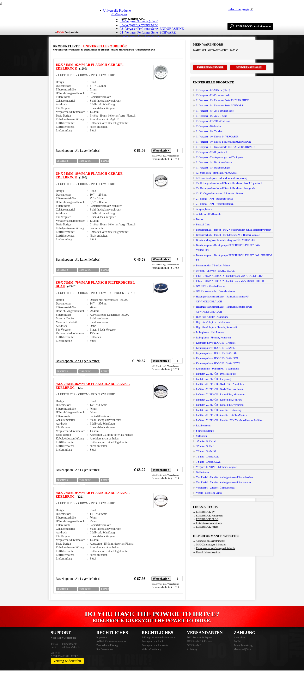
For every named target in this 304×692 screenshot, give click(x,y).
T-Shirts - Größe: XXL (207, 456)
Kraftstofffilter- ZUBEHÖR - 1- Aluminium (217, 368)
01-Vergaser (119, 14)
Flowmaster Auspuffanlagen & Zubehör (215, 548)
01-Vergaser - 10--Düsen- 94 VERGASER (217, 136)
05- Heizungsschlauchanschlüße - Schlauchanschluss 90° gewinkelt (229, 183)
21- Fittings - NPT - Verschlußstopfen (214, 203)
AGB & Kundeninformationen (111, 641)
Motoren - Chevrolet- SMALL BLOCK (215, 270)
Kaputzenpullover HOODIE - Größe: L (215, 348)
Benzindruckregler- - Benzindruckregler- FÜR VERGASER (225, 240)
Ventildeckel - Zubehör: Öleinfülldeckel (215, 487)
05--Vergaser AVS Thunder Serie (141, 36)
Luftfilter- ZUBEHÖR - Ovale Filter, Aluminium (220, 384)
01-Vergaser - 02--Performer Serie (213, 95)
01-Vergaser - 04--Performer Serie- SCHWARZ (219, 105)
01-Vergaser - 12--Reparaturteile (212, 152)
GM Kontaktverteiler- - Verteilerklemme (215, 291)
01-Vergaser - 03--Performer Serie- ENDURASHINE (222, 100)
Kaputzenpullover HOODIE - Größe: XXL (217, 358)
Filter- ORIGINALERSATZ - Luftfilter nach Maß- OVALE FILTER (229, 275)
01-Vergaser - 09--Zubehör (209, 131)
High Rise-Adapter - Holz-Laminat (213, 322)
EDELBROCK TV (205, 511)
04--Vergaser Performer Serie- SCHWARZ (148, 32)
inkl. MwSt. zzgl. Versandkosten (165, 156)
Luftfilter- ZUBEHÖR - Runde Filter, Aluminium (220, 394)
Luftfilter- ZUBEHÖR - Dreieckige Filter (216, 373)
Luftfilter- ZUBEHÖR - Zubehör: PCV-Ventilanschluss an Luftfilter (229, 420)
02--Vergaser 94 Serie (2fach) (139, 21)
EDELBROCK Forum (207, 526)
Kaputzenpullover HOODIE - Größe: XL (216, 353)
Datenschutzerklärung (107, 645)
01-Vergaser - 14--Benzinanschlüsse (214, 162)
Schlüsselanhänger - (206, 430)
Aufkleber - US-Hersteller (209, 214)
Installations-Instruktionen (209, 523)
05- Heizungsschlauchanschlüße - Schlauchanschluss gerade (225, 188)
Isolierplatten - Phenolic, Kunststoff (213, 337)
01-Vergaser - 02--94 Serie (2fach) (213, 90)
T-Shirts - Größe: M (206, 441)
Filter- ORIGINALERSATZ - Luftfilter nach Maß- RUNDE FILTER (230, 281)
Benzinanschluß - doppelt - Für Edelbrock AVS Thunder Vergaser (228, 234)
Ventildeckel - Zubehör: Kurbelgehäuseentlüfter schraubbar (225, 477)
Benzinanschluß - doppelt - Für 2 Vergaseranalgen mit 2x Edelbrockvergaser (233, 229)
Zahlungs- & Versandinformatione (158, 637)
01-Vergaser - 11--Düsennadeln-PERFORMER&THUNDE (225, 147)
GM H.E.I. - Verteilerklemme (210, 286)
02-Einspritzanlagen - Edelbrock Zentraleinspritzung (221, 178)
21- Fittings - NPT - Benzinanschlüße (214, 198)
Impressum (101, 637)
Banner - (200, 219)
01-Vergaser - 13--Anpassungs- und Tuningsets (219, 157)
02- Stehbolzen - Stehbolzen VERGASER (216, 172)
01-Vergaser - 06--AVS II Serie (211, 115)
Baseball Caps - (203, 224)
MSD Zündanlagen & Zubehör (211, 544)
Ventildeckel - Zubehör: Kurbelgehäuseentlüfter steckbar (223, 482)
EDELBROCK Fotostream (209, 515)
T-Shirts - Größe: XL (206, 451)
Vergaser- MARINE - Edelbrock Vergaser (216, 467)
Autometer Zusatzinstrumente (210, 540)
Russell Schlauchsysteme (208, 552)
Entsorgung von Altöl (152, 641)
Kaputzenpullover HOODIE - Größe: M (216, 342)
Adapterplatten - (204, 209)
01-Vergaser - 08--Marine (208, 126)
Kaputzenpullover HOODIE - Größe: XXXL (218, 363)
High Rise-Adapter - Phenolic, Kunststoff (216, 327)
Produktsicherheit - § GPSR (165, 159)
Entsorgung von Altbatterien (155, 645)
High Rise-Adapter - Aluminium (212, 316)
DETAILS (105, 161)
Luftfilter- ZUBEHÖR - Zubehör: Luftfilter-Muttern (221, 415)
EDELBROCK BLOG (207, 519)
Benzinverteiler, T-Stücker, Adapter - (214, 265)
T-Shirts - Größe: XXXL (208, 461)
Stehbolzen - (202, 435)
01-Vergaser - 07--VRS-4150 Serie (213, 121)
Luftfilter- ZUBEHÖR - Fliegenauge (214, 379)
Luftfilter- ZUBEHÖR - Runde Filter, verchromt (219, 404)
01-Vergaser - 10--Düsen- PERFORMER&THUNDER (223, 141)
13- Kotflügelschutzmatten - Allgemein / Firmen (219, 193)
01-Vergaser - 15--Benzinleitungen (213, 167)
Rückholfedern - (204, 425)
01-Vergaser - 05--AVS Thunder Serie (214, 110)
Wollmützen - (202, 472)
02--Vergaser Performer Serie (139, 25)
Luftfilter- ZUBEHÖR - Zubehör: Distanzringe (219, 410)
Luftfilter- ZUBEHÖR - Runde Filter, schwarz (219, 399)
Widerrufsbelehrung (151, 649)
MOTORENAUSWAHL (249, 67)
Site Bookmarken (104, 649)
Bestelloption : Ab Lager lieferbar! (78, 150)
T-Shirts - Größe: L (205, 446)
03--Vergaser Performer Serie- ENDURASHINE (152, 28)
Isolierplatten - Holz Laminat (210, 332)
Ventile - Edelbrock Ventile (209, 492)
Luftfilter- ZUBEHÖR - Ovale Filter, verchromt (219, 389)
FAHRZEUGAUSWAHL (210, 67)
